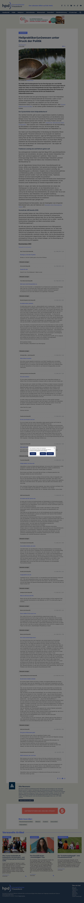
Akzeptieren (50, 453)
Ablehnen (43, 453)
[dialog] (42, 451)
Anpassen (33, 453)
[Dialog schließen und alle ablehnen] (54, 448)
